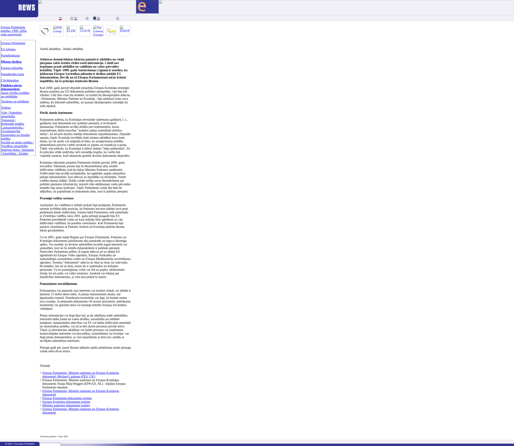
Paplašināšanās (10, 55)
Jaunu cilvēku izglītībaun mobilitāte (15, 94)
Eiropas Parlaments (13, 43)
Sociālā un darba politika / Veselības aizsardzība (17, 144)
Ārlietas (6, 107)
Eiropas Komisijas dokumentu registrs (66, 401)
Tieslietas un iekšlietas (15, 101)
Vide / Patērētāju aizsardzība (11, 114)
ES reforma (8, 49)
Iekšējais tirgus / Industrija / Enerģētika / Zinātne (17, 151)
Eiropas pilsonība (12, 68)
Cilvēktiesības (10, 80)
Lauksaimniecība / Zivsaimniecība (12, 129)
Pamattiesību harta (12, 74)
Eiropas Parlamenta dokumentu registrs (67, 398)
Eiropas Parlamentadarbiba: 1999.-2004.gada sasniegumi (14, 30)
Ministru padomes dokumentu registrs (66, 405)
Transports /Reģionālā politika (12, 121)
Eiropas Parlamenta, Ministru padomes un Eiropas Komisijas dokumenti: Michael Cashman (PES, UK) (80, 374)
